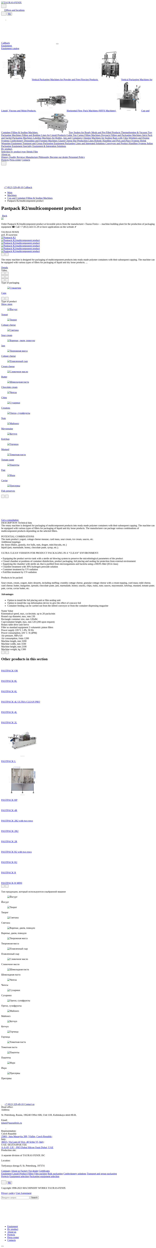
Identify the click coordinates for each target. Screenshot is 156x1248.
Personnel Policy (77, 157)
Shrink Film (32, 151)
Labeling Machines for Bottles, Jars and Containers (58, 138)
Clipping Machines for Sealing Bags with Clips (106, 138)
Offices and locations (14, 10)
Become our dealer (59, 157)
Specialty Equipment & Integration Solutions (44, 146)
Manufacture (32, 157)
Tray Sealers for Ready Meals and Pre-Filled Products (95, 132)
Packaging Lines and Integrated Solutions (85, 143)
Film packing (40, 1173)
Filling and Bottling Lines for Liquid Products (44, 135)
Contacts (26, 160)
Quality (13, 157)
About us (6, 154)
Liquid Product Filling (23, 1173)
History (5, 157)
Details (4, 267)
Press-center (15, 160)
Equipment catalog (10, 48)
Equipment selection (19, 1176)
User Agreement (23, 1193)
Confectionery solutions (74, 1173)
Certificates (44, 1171)
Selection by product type (13, 151)
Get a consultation (10, 520)
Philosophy (44, 157)
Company (6, 1171)
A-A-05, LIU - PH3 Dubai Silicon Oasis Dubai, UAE (27, 1147)
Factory (24, 1171)
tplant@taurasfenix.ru (11, 1123)
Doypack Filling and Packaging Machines (121, 135)
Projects (5, 160)
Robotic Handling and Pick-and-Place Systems (117, 140)
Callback (5, 43)
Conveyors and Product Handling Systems (126, 143)
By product (7, 149)
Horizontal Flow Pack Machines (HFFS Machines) (91, 110)
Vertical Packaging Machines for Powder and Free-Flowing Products (65, 79)
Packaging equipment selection (44, 1176)
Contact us (29, 1104)
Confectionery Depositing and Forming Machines (34, 140)
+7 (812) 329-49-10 (14, 187)
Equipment (6, 45)
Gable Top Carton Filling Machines (83, 135)
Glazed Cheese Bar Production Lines (76, 140)
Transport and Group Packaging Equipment (43, 143)
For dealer (33, 1171)
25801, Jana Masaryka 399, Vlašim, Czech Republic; (26, 1136)
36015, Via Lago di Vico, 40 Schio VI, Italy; (22, 1142)
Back (4, 215)
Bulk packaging (55, 1173)
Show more (6, 304)
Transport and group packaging (102, 1173)
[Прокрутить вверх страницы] (2, 1246)
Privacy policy (8, 1193)
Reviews (21, 157)
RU (9, 14)
